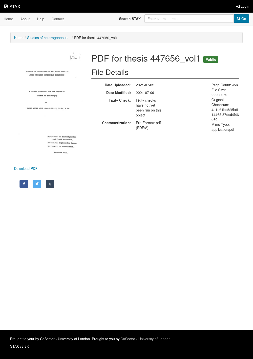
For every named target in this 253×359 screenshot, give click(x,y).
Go (243, 18)
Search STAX (130, 18)
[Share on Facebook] (24, 184)
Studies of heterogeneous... (48, 37)
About (25, 18)
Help (40, 18)
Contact (58, 18)
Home (8, 18)
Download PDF (26, 168)
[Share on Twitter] (37, 184)
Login (244, 6)
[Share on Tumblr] (50, 184)
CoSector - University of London (145, 338)
